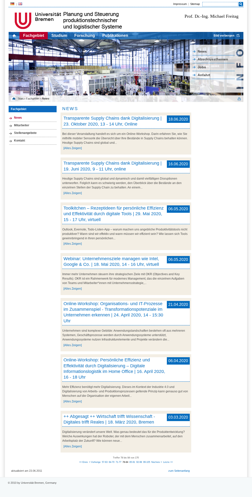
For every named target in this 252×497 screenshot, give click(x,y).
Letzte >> (168, 462)
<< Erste (83, 462)
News (202, 51)
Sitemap (195, 3)
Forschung (84, 35)
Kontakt (19, 140)
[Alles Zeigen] (72, 148)
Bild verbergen (224, 35)
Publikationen (115, 35)
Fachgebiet (33, 35)
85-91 (132, 462)
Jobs (202, 67)
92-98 (139, 462)
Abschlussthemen (213, 59)
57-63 (105, 462)
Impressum (180, 3)
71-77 (118, 462)
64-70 (111, 462)
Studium (59, 35)
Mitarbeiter (21, 125)
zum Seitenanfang (179, 470)
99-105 (146, 462)
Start (20, 98)
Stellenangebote (25, 132)
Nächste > (156, 462)
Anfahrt (204, 75)
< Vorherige (95, 462)
